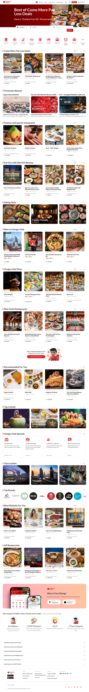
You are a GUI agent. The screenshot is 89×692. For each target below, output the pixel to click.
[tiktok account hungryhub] (77, 687)
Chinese (68, 74)
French (5, 390)
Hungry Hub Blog (51, 673)
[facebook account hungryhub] (66, 687)
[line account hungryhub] (81, 687)
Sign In (74, 2)
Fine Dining (72, 252)
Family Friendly (52, 252)
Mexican (6, 252)
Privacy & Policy (11, 685)
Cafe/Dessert (55, 146)
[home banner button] (55, 19)
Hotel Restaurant (56, 74)
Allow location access (36, 356)
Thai (5, 185)
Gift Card (41, 2)
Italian (68, 252)
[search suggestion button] (37, 2)
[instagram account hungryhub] (69, 687)
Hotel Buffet (13, 74)
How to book (26, 676)
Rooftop (11, 252)
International (7, 74)
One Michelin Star (33, 528)
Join (70, 2)
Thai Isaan (6, 568)
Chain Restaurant (54, 528)
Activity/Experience (74, 390)
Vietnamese (69, 528)
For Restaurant (52, 2)
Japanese (6, 146)
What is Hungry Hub (27, 673)
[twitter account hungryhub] (71, 687)
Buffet (32, 74)
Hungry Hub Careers (52, 678)
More (75, 50)
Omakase (11, 146)
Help (66, 2)
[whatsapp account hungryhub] (74, 687)
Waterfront (30, 292)
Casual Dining (32, 252)
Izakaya (52, 568)
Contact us (25, 678)
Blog (45, 2)
